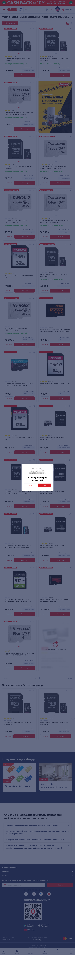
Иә (45, 485)
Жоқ (30, 485)
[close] (51, 465)
